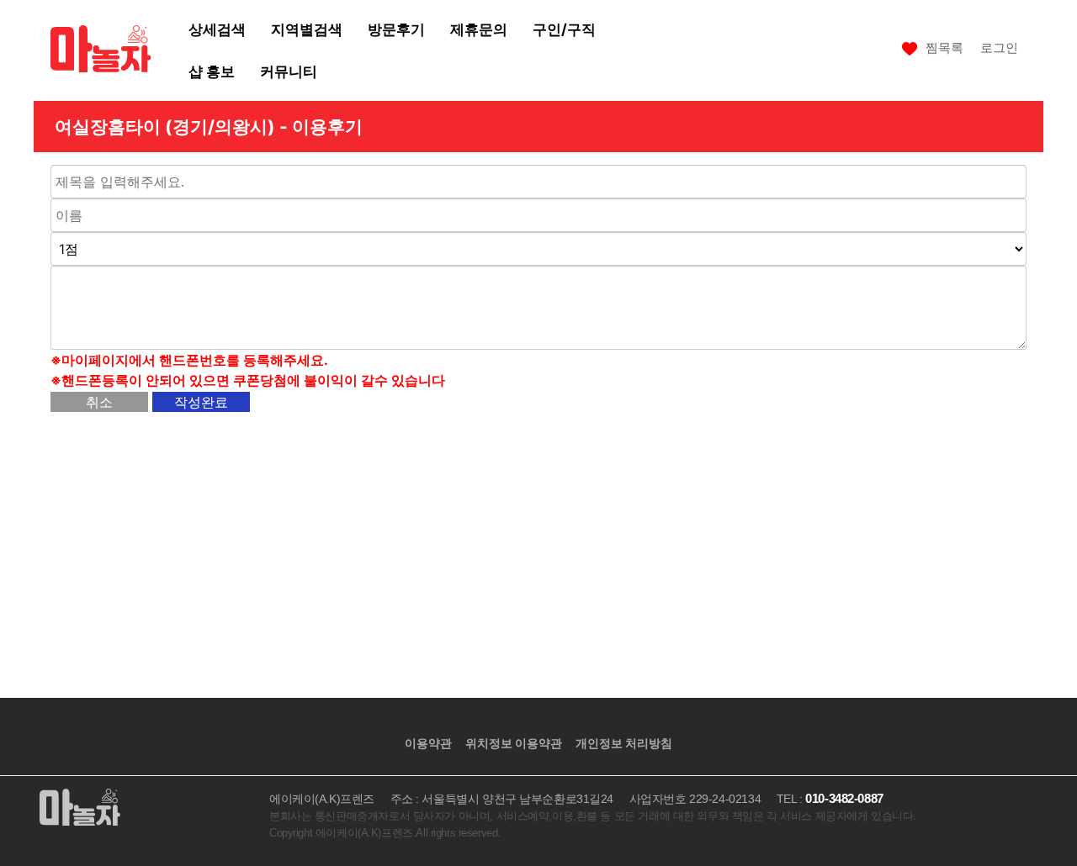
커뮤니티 (288, 71)
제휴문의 (478, 29)
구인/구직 (564, 29)
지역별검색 (306, 29)
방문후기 (396, 29)
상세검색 (217, 29)
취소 (99, 401)
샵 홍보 (211, 71)
